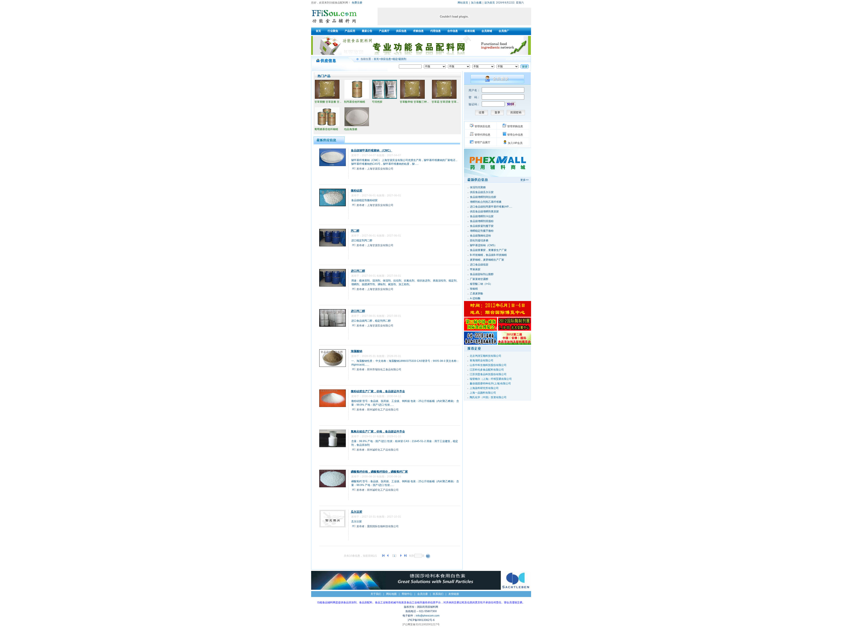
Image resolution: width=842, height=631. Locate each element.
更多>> (524, 179)
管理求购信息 (515, 126)
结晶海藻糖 (350, 129)
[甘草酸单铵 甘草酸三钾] (412, 98)
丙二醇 (355, 230)
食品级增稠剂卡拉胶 (482, 216)
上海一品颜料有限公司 (483, 392)
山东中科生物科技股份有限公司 (488, 365)
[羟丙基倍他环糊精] (356, 98)
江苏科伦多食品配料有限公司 (487, 369)
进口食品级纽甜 (479, 264)
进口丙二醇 (358, 270)
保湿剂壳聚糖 (478, 187)
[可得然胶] (384, 98)
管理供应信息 (482, 126)
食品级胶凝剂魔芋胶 (482, 226)
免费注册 (357, 2)
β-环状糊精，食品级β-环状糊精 (488, 254)
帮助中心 (407, 593)
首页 (376, 59)
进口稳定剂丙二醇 (361, 240)
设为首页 (489, 2)
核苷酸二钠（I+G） (481, 283)
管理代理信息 (482, 134)
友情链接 (453, 593)
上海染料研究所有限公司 (484, 388)
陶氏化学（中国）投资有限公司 (488, 397)
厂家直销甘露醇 (479, 279)
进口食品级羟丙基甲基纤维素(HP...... (491, 206)
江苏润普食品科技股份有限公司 (488, 374)
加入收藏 (476, 2)
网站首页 (463, 2)
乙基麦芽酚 (476, 293)
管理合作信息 (515, 134)
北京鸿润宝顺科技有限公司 (485, 355)
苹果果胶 (475, 269)
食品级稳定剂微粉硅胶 (364, 200)
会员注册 (422, 593)
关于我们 (376, 593)
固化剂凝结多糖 (479, 240)
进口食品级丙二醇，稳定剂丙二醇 (371, 320)
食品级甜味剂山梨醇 (482, 274)
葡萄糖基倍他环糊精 (326, 129)
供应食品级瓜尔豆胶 (482, 192)
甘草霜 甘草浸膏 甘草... (445, 101)
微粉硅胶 (356, 190)
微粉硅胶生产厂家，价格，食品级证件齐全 (378, 391)
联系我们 (438, 593)
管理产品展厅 (482, 142)
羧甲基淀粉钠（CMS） (483, 245)
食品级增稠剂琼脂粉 (482, 221)
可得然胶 (377, 101)
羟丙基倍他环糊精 (354, 101)
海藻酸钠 (356, 351)
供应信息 (385, 59)
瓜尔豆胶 (356, 511)
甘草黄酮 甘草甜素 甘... (327, 101)
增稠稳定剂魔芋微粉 (482, 230)
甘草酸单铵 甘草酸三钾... (414, 101)
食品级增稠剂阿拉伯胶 (483, 197)
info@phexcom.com (427, 615)
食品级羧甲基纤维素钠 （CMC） (371, 150)
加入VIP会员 (515, 143)
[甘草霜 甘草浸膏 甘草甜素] (444, 98)
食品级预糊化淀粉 (480, 235)
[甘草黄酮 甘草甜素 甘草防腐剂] (327, 98)
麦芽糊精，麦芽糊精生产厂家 (487, 259)
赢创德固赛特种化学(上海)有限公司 (490, 383)
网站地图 (391, 593)
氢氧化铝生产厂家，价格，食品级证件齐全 (378, 431)
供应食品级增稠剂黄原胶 (484, 211)
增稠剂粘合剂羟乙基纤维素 (485, 201)
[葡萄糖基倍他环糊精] (327, 125)
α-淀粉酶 (475, 298)
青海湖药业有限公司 (481, 360)
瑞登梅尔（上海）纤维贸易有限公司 (491, 378)
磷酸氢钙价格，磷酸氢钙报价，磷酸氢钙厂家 (379, 471)
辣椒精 (474, 288)
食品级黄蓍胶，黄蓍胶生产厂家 (488, 250)
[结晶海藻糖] (356, 125)
